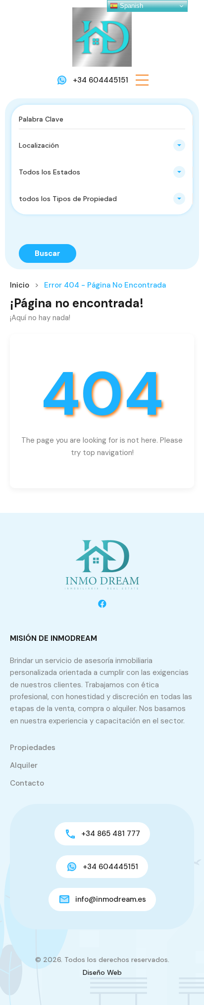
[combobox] (102, 145)
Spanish (130, 5)
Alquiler (24, 765)
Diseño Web (102, 972)
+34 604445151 (100, 80)
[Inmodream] (102, 37)
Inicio (19, 285)
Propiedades (32, 748)
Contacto (27, 783)
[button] (142, 80)
